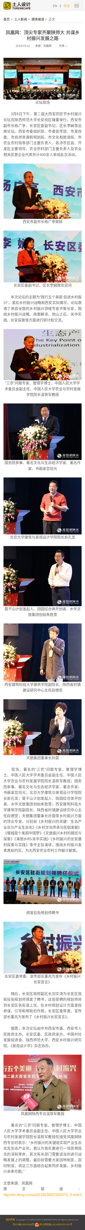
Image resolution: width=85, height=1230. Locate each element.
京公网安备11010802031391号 (56, 1224)
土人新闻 (20, 19)
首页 (6, 19)
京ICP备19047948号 (23, 1224)
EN (55, 6)
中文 (66, 6)
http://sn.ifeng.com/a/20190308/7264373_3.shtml (42, 1195)
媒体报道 (38, 19)
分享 (61, 46)
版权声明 (10, 1219)
